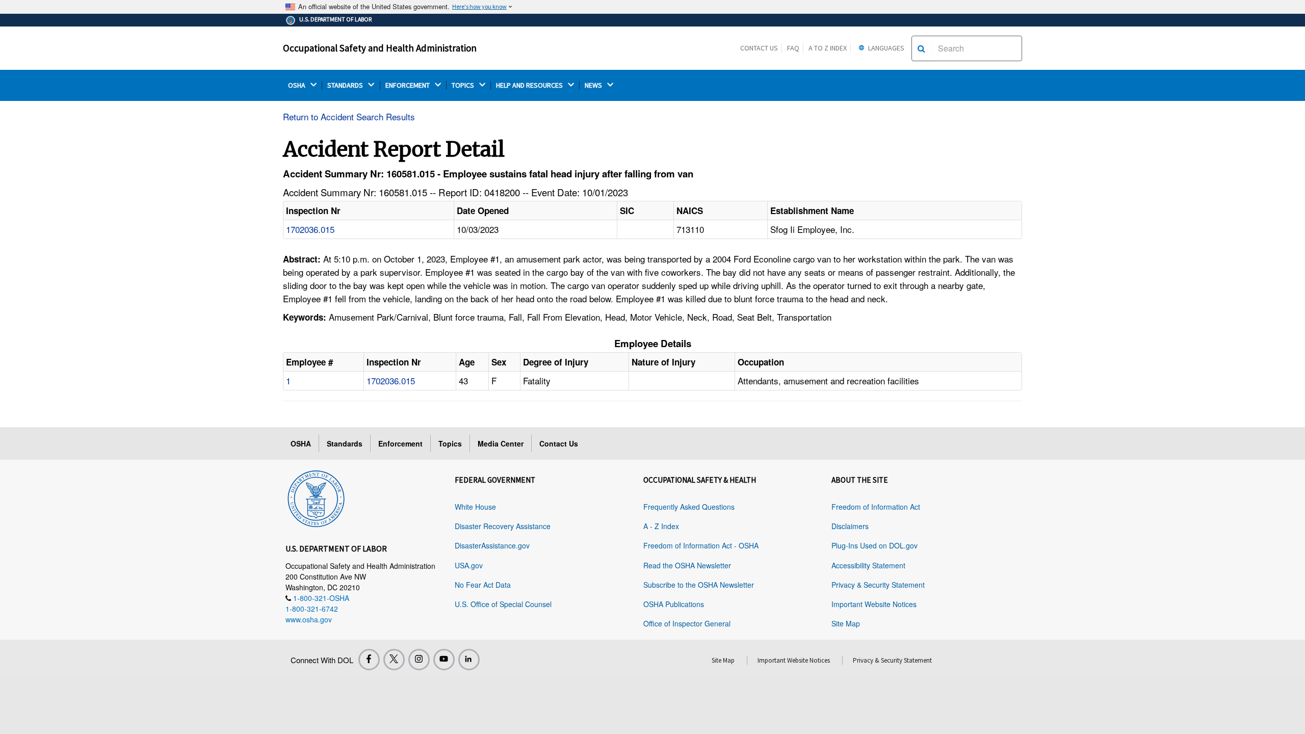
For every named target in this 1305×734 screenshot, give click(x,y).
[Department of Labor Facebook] (369, 659)
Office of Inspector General (686, 623)
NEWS (594, 85)
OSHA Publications (673, 604)
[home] (316, 497)
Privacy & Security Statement (878, 585)
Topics (450, 443)
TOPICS (464, 85)
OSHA (297, 85)
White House (475, 507)
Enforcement (400, 443)
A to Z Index (827, 48)
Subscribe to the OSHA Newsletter (698, 585)
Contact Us (759, 48)
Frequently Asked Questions (689, 507)
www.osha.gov (308, 619)
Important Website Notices (874, 604)
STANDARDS (345, 85)
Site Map (845, 623)
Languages (885, 48)
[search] (921, 48)
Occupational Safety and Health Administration (380, 48)
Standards (344, 443)
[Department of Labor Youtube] (444, 659)
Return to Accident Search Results (349, 116)
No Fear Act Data (483, 585)
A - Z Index (661, 526)
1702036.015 (310, 229)
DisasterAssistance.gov (492, 545)
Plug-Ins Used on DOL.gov (874, 545)
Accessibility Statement (868, 565)
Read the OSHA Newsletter (687, 565)
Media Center (501, 443)
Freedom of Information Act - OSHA (701, 545)
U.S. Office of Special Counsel (503, 604)
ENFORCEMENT (408, 85)
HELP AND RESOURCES (530, 85)
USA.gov (469, 565)
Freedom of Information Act (875, 507)
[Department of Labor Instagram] (419, 659)
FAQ (793, 48)
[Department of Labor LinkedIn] (469, 659)
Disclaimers (850, 526)
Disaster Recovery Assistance (503, 526)
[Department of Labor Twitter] (394, 659)
